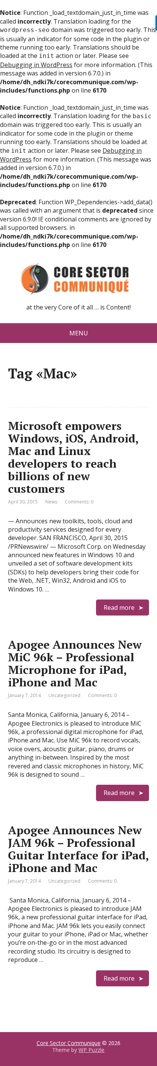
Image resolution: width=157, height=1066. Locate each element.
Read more (119, 607)
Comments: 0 (79, 502)
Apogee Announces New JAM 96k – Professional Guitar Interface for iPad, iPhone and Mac (78, 848)
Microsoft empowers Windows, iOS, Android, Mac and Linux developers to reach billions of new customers (73, 457)
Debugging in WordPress (36, 65)
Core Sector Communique (69, 1043)
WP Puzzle (91, 1049)
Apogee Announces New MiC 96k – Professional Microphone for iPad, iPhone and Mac (75, 663)
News (51, 502)
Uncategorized (64, 695)
